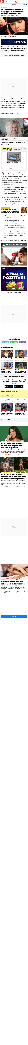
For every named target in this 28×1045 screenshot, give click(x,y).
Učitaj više (14, 616)
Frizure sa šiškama (6, 98)
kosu (9, 197)
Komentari (24, 4)
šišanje (7, 395)
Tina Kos (4, 15)
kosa (12, 395)
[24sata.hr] (2, 1)
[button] (6, 1)
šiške (3, 395)
